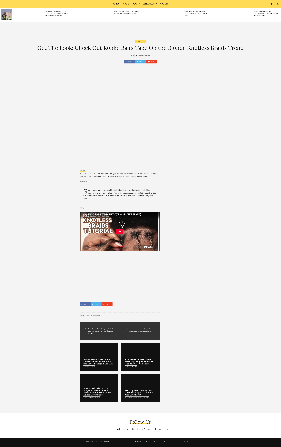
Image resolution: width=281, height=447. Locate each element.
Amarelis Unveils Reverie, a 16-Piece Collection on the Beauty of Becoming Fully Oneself (56, 13)
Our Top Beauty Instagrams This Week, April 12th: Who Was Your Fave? (139, 392)
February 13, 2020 (143, 55)
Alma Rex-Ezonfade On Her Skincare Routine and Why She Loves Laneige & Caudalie (98, 361)
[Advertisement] (140, 29)
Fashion (115, 4)
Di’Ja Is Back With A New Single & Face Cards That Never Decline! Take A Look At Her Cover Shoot (97, 391)
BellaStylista (150, 4)
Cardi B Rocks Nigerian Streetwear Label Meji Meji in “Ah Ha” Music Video (266, 13)
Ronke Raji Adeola (96, 315)
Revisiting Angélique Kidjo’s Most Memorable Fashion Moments (126, 12)
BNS (132, 55)
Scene (126, 4)
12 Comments (132, 398)
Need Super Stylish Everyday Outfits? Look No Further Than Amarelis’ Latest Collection (100, 331)
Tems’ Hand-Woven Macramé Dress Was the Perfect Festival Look (195, 13)
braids (88, 315)
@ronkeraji (83, 170)
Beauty (136, 4)
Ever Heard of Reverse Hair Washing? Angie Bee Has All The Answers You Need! (139, 361)
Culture (164, 4)
